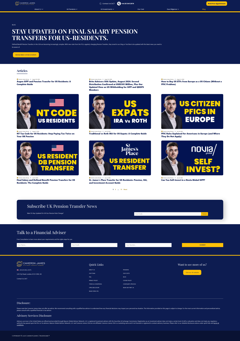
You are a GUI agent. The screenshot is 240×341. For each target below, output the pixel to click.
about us (92, 269)
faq (90, 277)
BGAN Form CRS (94, 291)
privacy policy (93, 280)
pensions (126, 269)
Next (125, 189)
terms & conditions (95, 284)
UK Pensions (71, 9)
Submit (204, 214)
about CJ (37, 9)
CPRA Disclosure (94, 287)
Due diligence (172, 9)
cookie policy (127, 280)
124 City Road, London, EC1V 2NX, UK (29, 274)
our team (92, 273)
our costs (126, 273)
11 (121, 189)
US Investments (106, 9)
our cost (141, 9)
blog (204, 9)
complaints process (129, 284)
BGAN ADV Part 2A (128, 287)
